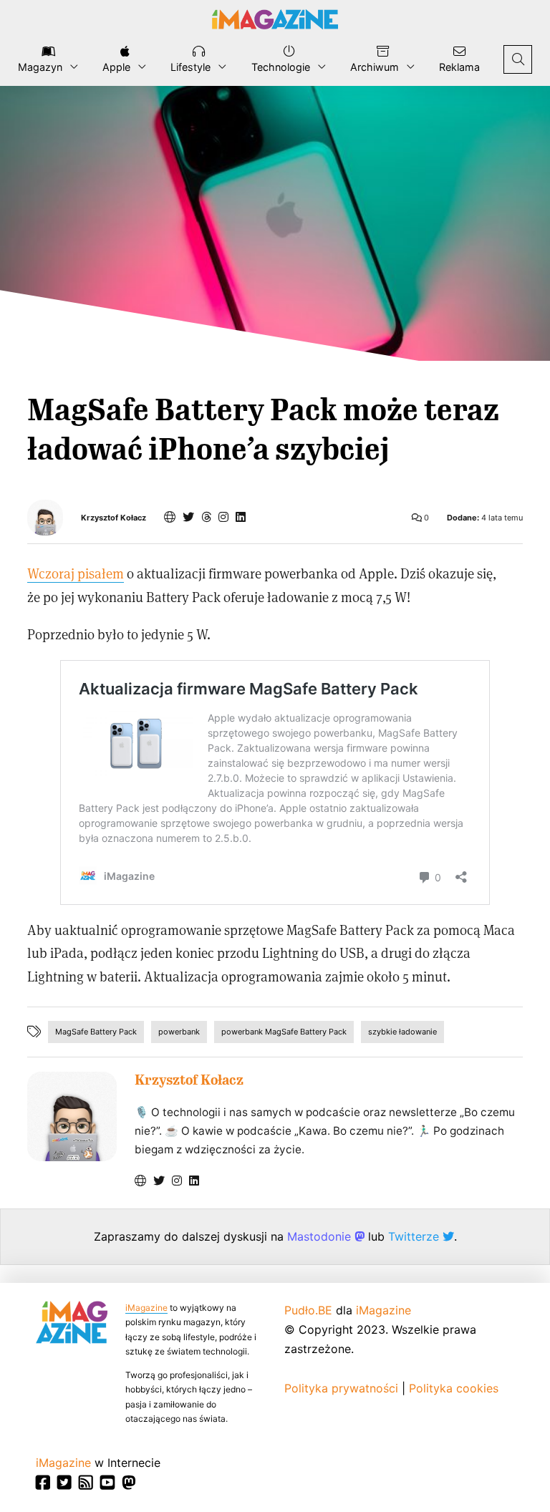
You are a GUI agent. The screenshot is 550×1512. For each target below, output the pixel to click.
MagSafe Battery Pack (96, 1032)
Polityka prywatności (341, 1388)
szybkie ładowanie (402, 1032)
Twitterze (415, 1236)
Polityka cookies (453, 1388)
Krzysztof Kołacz (113, 518)
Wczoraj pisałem (75, 573)
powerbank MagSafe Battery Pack (284, 1032)
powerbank (179, 1032)
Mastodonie (320, 1236)
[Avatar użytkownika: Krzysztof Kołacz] (72, 1116)
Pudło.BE (308, 1310)
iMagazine (146, 1307)
